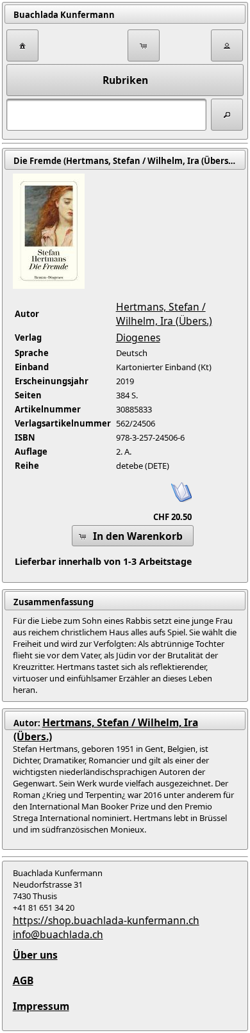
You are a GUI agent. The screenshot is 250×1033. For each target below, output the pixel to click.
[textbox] (106, 115)
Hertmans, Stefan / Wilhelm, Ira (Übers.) (164, 314)
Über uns (35, 955)
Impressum (41, 1006)
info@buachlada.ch (58, 934)
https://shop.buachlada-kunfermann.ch (106, 920)
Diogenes (138, 337)
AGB (23, 980)
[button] (22, 45)
